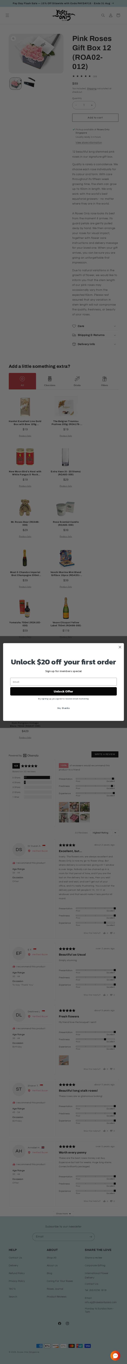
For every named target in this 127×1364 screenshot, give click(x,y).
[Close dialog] (120, 647)
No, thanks (63, 708)
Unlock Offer (63, 691)
